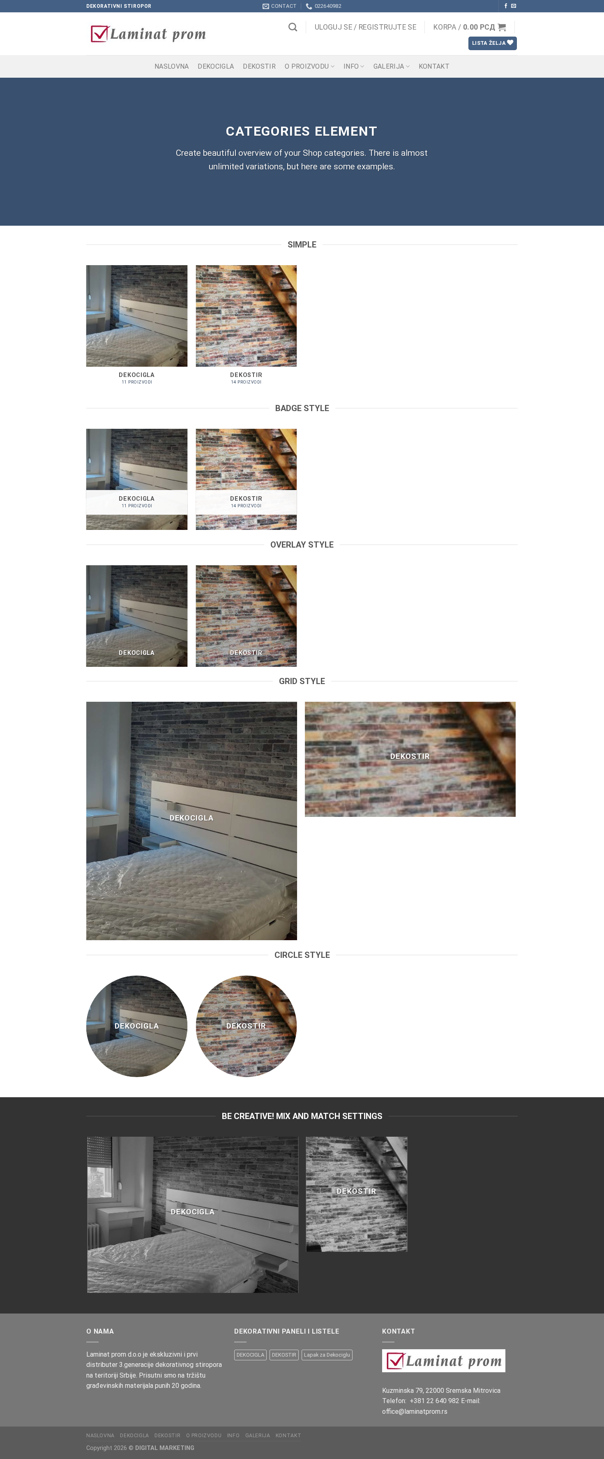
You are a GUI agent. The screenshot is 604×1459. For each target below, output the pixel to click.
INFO (351, 66)
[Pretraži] (292, 27)
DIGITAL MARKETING (164, 1448)
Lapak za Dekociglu (327, 1355)
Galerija (388, 66)
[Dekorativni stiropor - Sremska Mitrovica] (156, 33)
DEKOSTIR (259, 66)
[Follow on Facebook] (505, 6)
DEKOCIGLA (216, 66)
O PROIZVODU (307, 66)
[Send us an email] (513, 6)
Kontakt (434, 66)
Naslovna (171, 66)
